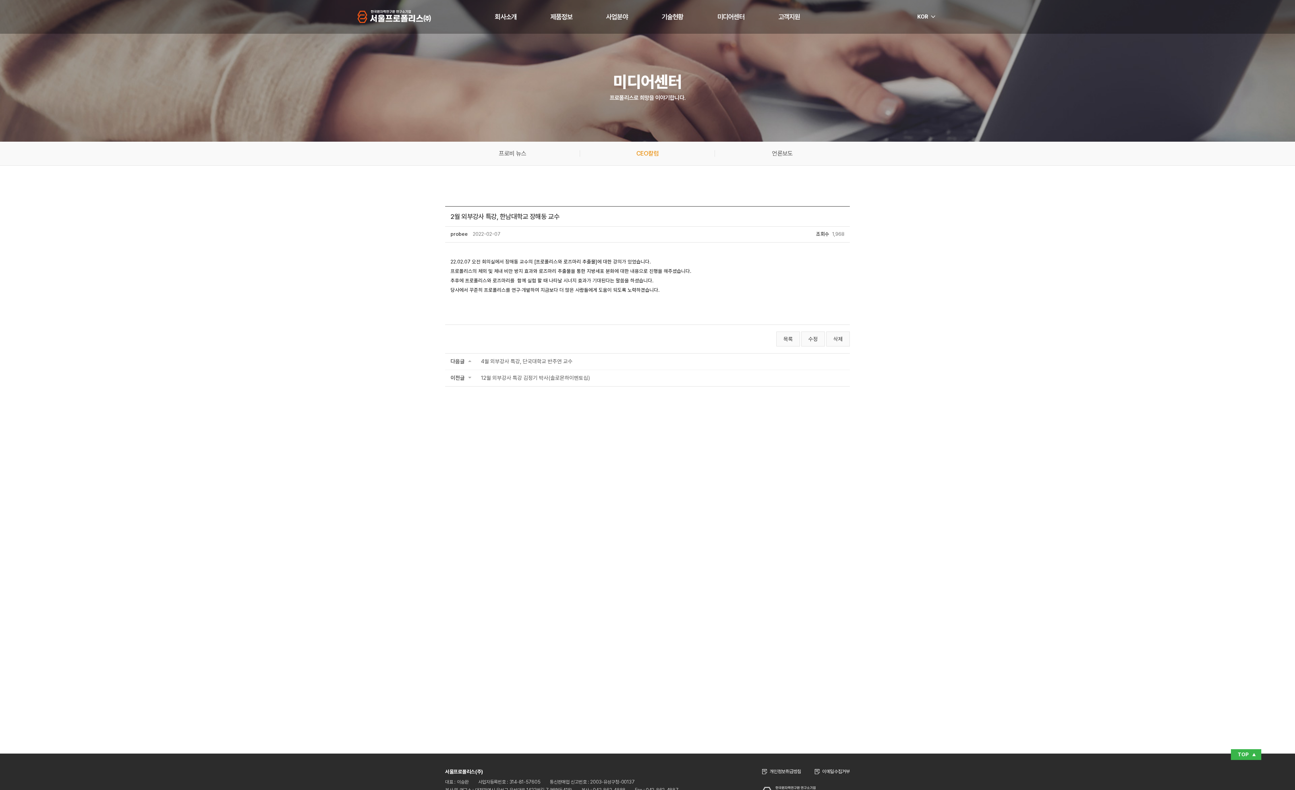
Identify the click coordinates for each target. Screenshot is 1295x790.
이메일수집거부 (836, 771)
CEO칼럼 (647, 153)
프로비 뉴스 (512, 153)
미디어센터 (731, 17)
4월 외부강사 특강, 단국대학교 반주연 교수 (527, 361)
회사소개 (506, 17)
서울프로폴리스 (394, 16)
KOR (922, 16)
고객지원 (789, 17)
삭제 (838, 339)
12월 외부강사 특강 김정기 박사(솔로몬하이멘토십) (535, 378)
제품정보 (561, 17)
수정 (813, 339)
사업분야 (617, 17)
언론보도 (782, 153)
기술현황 (673, 17)
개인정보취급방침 (785, 771)
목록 (788, 339)
